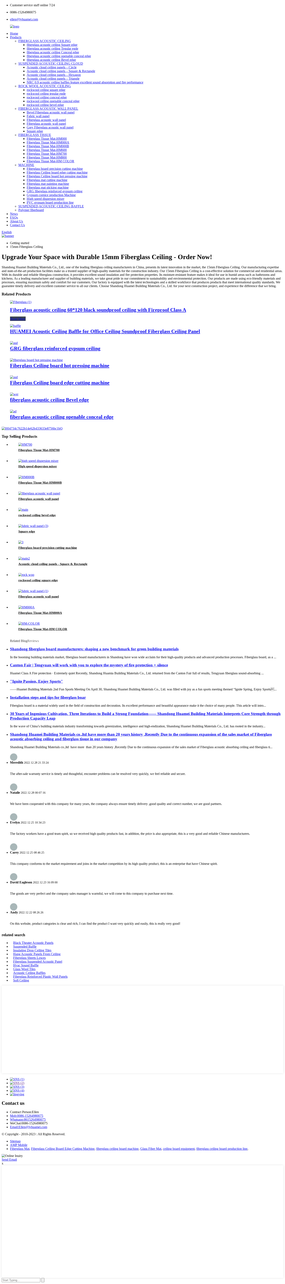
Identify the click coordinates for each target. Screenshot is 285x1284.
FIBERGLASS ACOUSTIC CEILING (44, 41)
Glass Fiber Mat (150, 1148)
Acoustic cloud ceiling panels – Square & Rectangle (61, 71)
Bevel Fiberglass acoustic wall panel (50, 112)
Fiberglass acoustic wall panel (46, 120)
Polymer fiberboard (31, 210)
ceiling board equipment (179, 1148)
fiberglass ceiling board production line (221, 1148)
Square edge (35, 131)
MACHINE (26, 165)
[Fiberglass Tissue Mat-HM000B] (26, 477)
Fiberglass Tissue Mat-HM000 (47, 138)
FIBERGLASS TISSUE (34, 135)
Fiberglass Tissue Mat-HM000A (48, 142)
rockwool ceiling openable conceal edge (53, 101)
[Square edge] (33, 526)
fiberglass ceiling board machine (117, 1148)
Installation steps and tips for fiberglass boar (48, 697)
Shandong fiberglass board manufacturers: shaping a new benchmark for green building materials (94, 649)
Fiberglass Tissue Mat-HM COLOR (50, 161)
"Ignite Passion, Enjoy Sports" (36, 681)
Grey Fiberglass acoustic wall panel (50, 127)
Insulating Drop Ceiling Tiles (32, 950)
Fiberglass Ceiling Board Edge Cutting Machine (63, 1148)
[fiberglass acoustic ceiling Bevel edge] (14, 394)
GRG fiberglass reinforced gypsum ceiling (54, 191)
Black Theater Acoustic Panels (33, 943)
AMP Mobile (18, 1145)
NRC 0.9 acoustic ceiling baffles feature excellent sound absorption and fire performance (85, 82)
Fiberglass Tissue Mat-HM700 (47, 153)
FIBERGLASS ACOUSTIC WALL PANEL (48, 108)
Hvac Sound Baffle (26, 965)
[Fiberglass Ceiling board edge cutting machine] (14, 377)
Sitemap (15, 1141)
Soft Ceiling (21, 980)
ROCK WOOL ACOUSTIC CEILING (44, 86)
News (14, 214)
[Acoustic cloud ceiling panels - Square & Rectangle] (24, 558)
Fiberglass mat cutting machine (47, 180)
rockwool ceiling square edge (46, 90)
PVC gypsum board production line (50, 202)
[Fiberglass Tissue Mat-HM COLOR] (29, 623)
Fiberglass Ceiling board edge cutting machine (57, 172)
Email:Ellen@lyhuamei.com (28, 1127)
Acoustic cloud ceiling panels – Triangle (53, 78)
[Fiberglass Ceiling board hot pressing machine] (36, 360)
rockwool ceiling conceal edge (47, 97)
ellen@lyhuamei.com (24, 19)
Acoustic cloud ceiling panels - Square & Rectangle (52, 564)
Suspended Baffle (25, 946)
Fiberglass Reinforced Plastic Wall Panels (40, 976)
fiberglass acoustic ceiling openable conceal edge (59, 56)
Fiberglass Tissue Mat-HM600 (47, 150)
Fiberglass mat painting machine (48, 183)
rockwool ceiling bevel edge (45, 105)
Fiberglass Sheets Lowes (29, 958)
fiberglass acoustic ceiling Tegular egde (52, 48)
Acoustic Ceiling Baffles (29, 973)
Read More (17, 318)
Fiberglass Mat (19, 1148)
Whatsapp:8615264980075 (28, 1119)
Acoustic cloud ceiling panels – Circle (52, 67)
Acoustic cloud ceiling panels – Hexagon (54, 75)
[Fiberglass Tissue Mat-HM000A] (26, 607)
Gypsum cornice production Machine (51, 195)
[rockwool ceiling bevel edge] (23, 509)
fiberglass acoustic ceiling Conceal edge (53, 52)
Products (15, 37)
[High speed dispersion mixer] (38, 461)
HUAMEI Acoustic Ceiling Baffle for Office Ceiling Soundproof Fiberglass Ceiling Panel (105, 331)
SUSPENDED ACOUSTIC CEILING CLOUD (50, 63)
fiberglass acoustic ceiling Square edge (52, 45)
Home (14, 33)
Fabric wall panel (38, 116)
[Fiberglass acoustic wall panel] (39, 493)
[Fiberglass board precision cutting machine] (20, 542)
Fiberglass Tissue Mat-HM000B (48, 146)
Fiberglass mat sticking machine (48, 187)
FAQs (14, 217)
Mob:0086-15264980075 (26, 1116)
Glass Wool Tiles (24, 969)
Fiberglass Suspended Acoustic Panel (37, 961)
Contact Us (17, 225)
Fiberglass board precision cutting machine (55, 168)
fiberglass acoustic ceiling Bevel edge (51, 60)
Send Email (9, 1159)
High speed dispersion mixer (45, 199)
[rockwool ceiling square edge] (26, 574)
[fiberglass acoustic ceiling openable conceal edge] (13, 411)
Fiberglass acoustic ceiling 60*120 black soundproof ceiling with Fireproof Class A (98, 310)
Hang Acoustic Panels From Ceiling (37, 954)
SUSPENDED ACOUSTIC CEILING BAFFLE (51, 206)
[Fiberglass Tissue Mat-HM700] (25, 444)
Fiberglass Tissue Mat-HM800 (47, 157)
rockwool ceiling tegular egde (46, 93)
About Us (16, 221)
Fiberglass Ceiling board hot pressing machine (57, 176)
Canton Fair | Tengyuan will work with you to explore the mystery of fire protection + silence (89, 665)
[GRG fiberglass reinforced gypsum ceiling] (14, 343)
